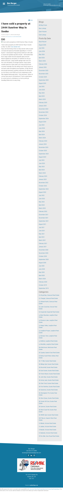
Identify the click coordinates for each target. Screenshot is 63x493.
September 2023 (44, 154)
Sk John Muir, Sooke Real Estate (48, 377)
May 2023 (42, 167)
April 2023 (42, 170)
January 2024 (43, 144)
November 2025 (43, 74)
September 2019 (44, 288)
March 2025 (42, 99)
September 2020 (44, 260)
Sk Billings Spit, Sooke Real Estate (48, 364)
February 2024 (43, 141)
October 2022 (43, 186)
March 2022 (42, 208)
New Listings (42, 28)
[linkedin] (31, 456)
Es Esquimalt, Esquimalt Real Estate (49, 312)
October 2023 (43, 151)
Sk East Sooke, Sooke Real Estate (49, 371)
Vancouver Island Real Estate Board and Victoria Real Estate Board (44, 489)
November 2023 (43, 147)
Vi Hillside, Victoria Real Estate (47, 423)
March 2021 (42, 240)
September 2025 (44, 80)
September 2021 (44, 221)
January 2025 (43, 106)
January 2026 (43, 67)
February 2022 (43, 211)
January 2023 (43, 179)
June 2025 (42, 90)
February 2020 (43, 282)
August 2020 (42, 263)
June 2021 (42, 231)
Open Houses (43, 32)
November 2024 (43, 112)
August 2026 (42, 45)
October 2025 (43, 77)
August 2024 (42, 122)
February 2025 (43, 103)
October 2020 (43, 256)
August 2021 (42, 224)
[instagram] (34, 456)
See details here (15, 47)
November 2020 (43, 253)
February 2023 (43, 176)
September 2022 (44, 189)
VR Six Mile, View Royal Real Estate (49, 436)
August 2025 (42, 83)
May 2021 (42, 234)
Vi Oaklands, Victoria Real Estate (48, 433)
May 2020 (42, 272)
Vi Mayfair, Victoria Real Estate (47, 430)
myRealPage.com (34, 485)
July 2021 (41, 227)
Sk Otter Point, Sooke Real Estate (48, 383)
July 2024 (41, 125)
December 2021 (43, 215)
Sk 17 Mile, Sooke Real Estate (47, 361)
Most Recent (42, 42)
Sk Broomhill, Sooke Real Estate (48, 367)
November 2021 (43, 218)
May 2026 (42, 55)
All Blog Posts (43, 25)
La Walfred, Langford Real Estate (48, 341)
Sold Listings (42, 35)
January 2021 (43, 247)
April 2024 (42, 135)
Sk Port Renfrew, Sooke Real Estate (49, 387)
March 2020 (42, 279)
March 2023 (42, 173)
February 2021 (43, 243)
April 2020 (42, 276)
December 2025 (43, 71)
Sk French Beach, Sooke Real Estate (49, 374)
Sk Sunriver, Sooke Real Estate (13, 36)
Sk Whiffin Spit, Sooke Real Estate (48, 415)
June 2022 (42, 199)
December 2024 (43, 109)
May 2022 (42, 202)
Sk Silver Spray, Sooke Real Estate (49, 398)
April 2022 (42, 205)
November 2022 (43, 183)
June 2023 (42, 163)
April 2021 (42, 237)
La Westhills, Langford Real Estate (48, 344)
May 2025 (42, 93)
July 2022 (41, 195)
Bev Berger (12, 3)
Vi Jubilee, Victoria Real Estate (47, 427)
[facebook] (28, 456)
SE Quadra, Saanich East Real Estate (49, 353)
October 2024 (43, 115)
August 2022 (42, 192)
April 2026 (42, 58)
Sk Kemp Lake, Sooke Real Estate (49, 380)
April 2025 (42, 96)
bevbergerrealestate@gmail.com (51, 5)
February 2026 (43, 64)
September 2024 (44, 119)
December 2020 (43, 250)
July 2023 (41, 160)
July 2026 (41, 48)
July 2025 (41, 87)
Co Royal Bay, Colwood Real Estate (49, 295)
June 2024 (42, 128)
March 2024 (42, 138)
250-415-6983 (47, 4)
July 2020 (41, 266)
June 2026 (42, 51)
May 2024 (42, 131)
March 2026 (42, 61)
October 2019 (43, 285)
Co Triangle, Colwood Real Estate (48, 298)
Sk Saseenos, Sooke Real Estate (48, 390)
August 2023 (42, 157)
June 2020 (42, 269)
